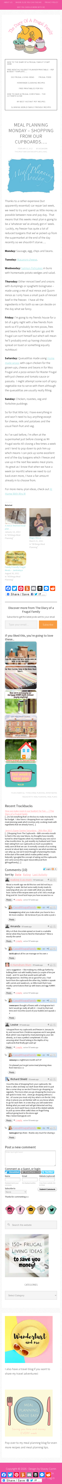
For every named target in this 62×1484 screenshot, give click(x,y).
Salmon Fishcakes (32, 268)
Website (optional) (47, 1176)
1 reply (19, 899)
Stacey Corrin (48, 1469)
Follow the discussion (54, 869)
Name (7, 1176)
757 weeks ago (38, 880)
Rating (27, 874)
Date (18, 874)
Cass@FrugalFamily (24, 907)
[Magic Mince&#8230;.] (40, 522)
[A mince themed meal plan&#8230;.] (15, 516)
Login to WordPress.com (31, 1172)
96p (39, 907)
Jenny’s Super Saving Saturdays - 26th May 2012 (28, 830)
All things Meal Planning (33, 793)
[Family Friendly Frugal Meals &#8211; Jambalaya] (15, 558)
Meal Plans (52, 797)
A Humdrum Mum (20, 965)
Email (24, 1176)
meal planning (40, 797)
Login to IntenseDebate (12, 1172)
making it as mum (21, 879)
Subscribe (48, 624)
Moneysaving (51, 793)
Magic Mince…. (36, 537)
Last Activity (39, 874)
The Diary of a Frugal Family (31, 36)
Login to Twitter (47, 1172)
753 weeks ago (33, 1079)
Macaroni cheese (27, 259)
